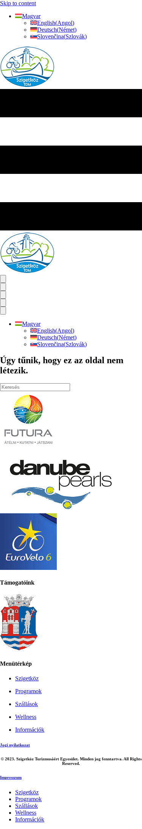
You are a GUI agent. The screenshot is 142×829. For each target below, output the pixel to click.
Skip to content (18, 3)
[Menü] (3, 279)
